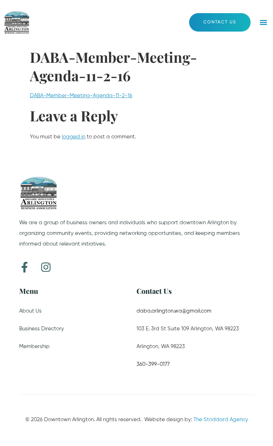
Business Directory (41, 328)
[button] (263, 22)
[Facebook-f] (24, 267)
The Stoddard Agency (220, 419)
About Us (30, 311)
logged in (73, 136)
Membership (34, 346)
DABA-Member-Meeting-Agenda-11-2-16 (81, 95)
